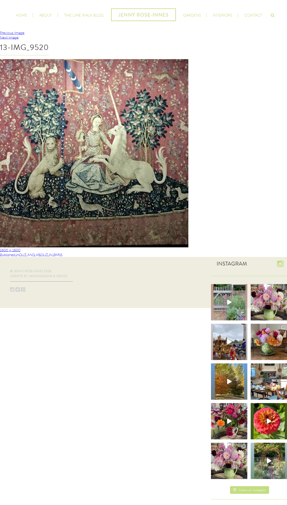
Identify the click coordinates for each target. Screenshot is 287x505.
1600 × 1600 (10, 250)
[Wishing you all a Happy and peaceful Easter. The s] (229, 461)
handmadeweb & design (48, 276)
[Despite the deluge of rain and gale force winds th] (269, 342)
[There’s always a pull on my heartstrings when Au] (229, 302)
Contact (253, 15)
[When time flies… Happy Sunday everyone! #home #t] (269, 421)
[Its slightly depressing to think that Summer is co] (269, 461)
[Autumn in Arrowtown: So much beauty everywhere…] (229, 381)
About (45, 15)
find (272, 14)
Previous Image (12, 33)
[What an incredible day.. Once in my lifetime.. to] (229, 342)
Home (21, 15)
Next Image (9, 37)
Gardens (192, 15)
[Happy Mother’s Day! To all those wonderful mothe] (269, 302)
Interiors (222, 15)
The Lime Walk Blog (84, 15)
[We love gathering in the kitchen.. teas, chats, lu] (269, 381)
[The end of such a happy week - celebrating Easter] (229, 421)
